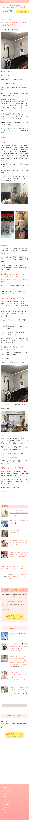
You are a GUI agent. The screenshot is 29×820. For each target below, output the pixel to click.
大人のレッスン (7, 798)
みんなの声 (6, 804)
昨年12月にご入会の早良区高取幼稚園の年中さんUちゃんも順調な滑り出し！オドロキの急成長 (19, 554)
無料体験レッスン (7, 788)
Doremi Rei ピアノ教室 (14, 7)
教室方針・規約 (7, 790)
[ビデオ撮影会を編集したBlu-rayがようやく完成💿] (4, 536)
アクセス (5, 810)
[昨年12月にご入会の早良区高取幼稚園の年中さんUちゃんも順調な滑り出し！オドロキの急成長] (4, 557)
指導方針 (5, 793)
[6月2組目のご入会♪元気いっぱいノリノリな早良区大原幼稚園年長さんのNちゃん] (4, 516)
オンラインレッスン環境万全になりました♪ (12, 457)
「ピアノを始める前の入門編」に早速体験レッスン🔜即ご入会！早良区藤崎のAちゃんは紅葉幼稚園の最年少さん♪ (15, 576)
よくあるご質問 (7, 801)
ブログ (16, 29)
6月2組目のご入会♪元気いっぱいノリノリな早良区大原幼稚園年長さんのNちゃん (19, 513)
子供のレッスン (7, 796)
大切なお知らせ (14, 633)
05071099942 (8, 10)
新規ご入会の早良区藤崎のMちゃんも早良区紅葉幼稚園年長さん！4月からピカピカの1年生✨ (14, 568)
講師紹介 (5, 807)
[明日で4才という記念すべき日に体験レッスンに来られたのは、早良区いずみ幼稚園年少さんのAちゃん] (4, 546)
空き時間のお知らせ (6, 491)
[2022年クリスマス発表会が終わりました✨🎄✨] (4, 526)
